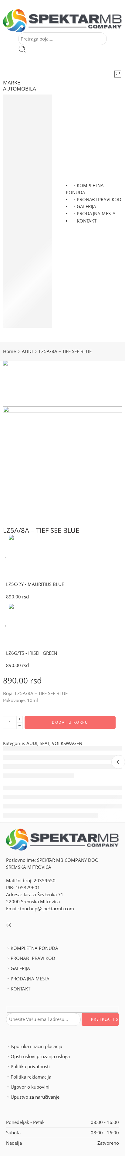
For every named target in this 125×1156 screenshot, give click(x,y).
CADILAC (23, 119)
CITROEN (23, 126)
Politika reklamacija (31, 1077)
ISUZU (20, 176)
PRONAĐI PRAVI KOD (99, 199)
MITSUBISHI (26, 239)
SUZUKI (22, 296)
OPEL (19, 260)
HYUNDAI (24, 190)
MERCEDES (25, 246)
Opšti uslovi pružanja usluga (40, 1056)
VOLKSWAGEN (29, 324)
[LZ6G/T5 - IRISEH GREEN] (5, 626)
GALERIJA (86, 206)
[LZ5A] (26, 383)
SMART (21, 282)
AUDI (19, 98)
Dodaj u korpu (70, 722)
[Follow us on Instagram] (9, 925)
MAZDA (22, 232)
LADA (20, 204)
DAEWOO (24, 154)
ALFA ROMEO (28, 105)
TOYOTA (22, 310)
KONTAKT (86, 221)
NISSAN (22, 225)
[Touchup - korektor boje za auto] (62, 20)
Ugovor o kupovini (30, 1087)
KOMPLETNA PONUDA (34, 948)
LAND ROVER (28, 218)
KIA (17, 197)
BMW (19, 112)
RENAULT (24, 275)
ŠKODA (21, 303)
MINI (19, 253)
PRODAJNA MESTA (96, 213)
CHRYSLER (24, 140)
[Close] (118, 762)
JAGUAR (22, 183)
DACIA (20, 147)
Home (9, 351)
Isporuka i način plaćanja (36, 1046)
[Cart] (117, 74)
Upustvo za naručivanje (35, 1097)
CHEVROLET (26, 133)
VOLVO (21, 317)
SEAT (19, 289)
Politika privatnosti (30, 1066)
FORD (20, 169)
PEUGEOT (24, 267)
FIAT (18, 162)
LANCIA (22, 211)
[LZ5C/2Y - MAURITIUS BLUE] (5, 557)
